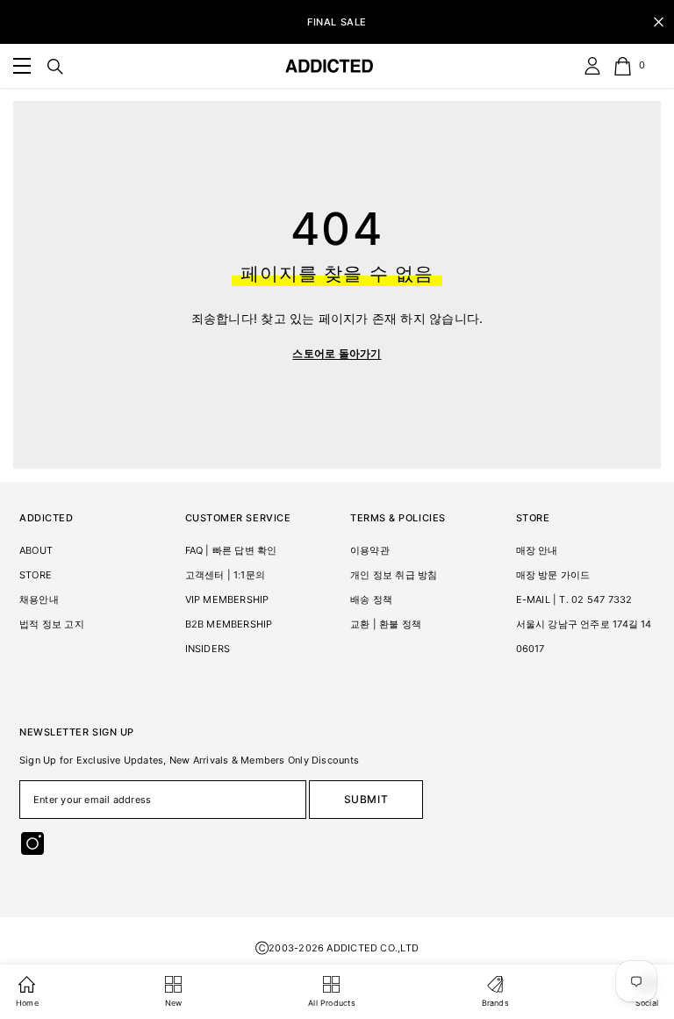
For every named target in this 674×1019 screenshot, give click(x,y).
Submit (366, 799)
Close (658, 22)
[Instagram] (32, 843)
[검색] (55, 66)
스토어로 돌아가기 (336, 353)
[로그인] (592, 66)
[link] (22, 66)
